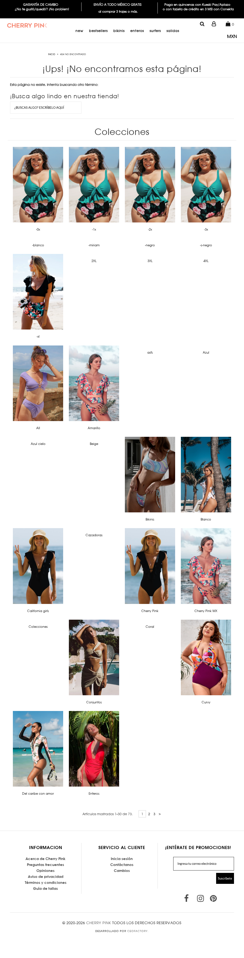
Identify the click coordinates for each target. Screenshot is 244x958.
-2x (150, 229)
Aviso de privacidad (45, 876)
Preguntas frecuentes (45, 864)
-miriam (94, 245)
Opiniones (45, 870)
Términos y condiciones (45, 882)
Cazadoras (94, 535)
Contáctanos (121, 864)
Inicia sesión (122, 858)
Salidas (173, 31)
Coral (150, 626)
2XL (94, 261)
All (38, 428)
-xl (38, 336)
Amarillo (94, 428)
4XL (205, 261)
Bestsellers (98, 31)
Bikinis (119, 31)
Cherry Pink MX (205, 611)
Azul (206, 352)
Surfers (155, 31)
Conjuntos (94, 702)
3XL (149, 261)
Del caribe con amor (38, 793)
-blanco (38, 245)
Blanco (206, 519)
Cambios (122, 870)
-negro (150, 245)
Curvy (206, 702)
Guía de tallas (45, 888)
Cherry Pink (149, 611)
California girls (38, 611)
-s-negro (206, 245)
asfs (150, 352)
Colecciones (38, 626)
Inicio (51, 54)
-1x (94, 229)
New (79, 31)
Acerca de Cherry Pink (45, 858)
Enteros (137, 31)
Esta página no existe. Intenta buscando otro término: (54, 84)
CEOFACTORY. (138, 931)
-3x (206, 229)
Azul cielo (38, 444)
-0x (38, 229)
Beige (94, 444)
